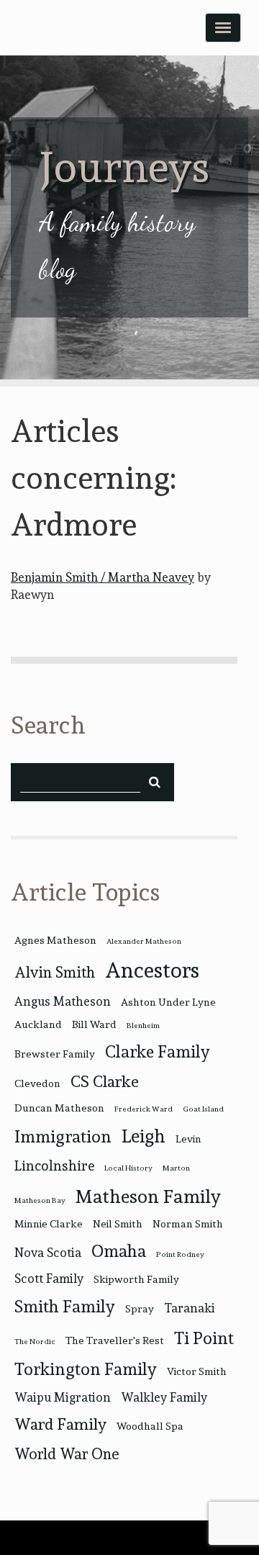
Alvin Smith (54, 972)
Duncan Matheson (59, 1107)
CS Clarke (105, 1081)
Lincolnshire (54, 1166)
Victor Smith (197, 1371)
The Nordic (34, 1341)
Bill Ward (94, 1024)
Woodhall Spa (150, 1426)
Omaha (118, 1251)
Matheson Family (148, 1196)
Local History (128, 1168)
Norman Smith (188, 1223)
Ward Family (60, 1424)
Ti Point (204, 1338)
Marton (176, 1168)
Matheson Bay (39, 1200)
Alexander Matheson (143, 941)
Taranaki (189, 1308)
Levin (188, 1138)
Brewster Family (54, 1053)
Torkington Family (85, 1369)
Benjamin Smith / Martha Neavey (102, 577)
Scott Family (48, 1278)
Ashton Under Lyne (168, 1002)
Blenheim (143, 1025)
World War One (66, 1454)
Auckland (38, 1024)
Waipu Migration (62, 1397)
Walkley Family (164, 1397)
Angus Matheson (62, 1001)
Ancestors (152, 970)
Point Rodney (180, 1254)
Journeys (124, 166)
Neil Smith (117, 1223)
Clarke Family (157, 1051)
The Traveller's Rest (114, 1340)
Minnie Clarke (48, 1223)
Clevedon (37, 1083)
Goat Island (203, 1109)
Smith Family (64, 1306)
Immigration (63, 1136)
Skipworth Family (136, 1279)
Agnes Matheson (55, 940)
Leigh (143, 1136)
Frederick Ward (143, 1109)
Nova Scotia (47, 1252)
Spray (139, 1308)
